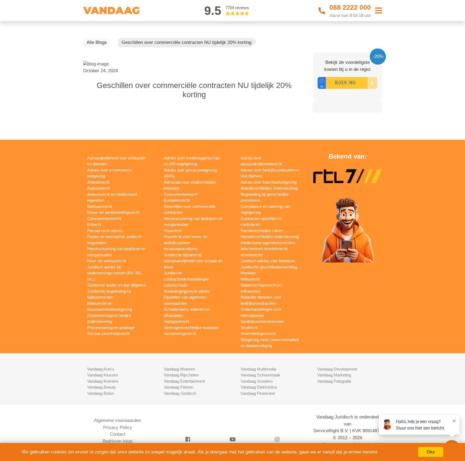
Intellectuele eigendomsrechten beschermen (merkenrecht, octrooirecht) (268, 248)
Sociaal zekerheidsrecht (108, 333)
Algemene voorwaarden (117, 420)
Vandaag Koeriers (102, 381)
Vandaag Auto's (100, 369)
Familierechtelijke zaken (262, 230)
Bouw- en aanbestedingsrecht (113, 212)
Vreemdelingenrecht (258, 333)
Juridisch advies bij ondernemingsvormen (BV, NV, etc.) (114, 273)
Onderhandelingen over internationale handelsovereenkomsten (262, 315)
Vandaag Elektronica (259, 387)
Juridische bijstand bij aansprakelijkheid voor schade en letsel (193, 261)
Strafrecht (249, 327)
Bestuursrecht (99, 206)
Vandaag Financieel (258, 393)
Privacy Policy (117, 427)
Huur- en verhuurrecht (106, 261)
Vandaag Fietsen (178, 387)
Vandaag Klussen (102, 375)
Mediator (248, 273)
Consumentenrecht (104, 218)
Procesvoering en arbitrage (111, 327)
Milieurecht (250, 279)
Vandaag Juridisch (180, 393)
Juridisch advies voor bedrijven (268, 261)
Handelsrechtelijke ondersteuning (270, 236)
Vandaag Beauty (101, 387)
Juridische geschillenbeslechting (269, 267)
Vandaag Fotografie (334, 381)
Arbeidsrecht (98, 182)
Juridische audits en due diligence (116, 285)
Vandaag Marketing (334, 375)
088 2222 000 (350, 7)
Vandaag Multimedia (258, 369)
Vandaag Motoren (179, 369)
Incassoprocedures (181, 248)
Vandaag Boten (100, 393)
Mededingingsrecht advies (187, 291)
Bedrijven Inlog (117, 441)
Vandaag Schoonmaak (260, 375)
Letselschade (175, 285)
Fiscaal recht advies (104, 230)
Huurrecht (172, 230)
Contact (117, 434)
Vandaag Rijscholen (181, 375)
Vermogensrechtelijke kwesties (191, 327)
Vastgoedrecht (176, 321)
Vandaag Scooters (257, 381)
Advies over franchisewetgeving (269, 182)
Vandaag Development (337, 369)
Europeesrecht (177, 200)
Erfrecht (94, 224)
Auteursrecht (98, 188)
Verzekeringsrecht (180, 333)
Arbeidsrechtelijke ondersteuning (269, 188)
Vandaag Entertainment (184, 381)
